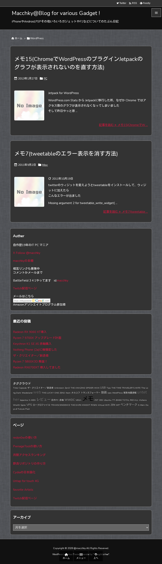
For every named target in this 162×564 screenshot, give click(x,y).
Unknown (59, 387)
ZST (96, 400)
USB (103, 388)
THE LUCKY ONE (50, 392)
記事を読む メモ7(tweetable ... (125, 212)
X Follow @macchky (26, 253)
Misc (45, 165)
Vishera (143, 400)
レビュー (43, 399)
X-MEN (32, 400)
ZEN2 (62, 392)
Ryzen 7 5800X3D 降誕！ (30, 362)
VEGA (78, 400)
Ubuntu (107, 400)
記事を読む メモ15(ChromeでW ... (123, 125)
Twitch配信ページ (25, 288)
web (37, 392)
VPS (29, 405)
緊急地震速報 (130, 392)
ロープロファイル (41, 405)
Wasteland (27, 392)
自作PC (55, 400)
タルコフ (75, 392)
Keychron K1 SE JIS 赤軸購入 (32, 344)
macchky (62, 280)
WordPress (117, 392)
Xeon (68, 392)
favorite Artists (23, 490)
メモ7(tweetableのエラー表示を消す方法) (66, 154)
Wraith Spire (19, 405)
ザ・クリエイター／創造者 (31, 356)
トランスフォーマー (90, 392)
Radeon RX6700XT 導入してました (37, 367)
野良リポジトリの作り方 (29, 464)
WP (118, 405)
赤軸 (61, 400)
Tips (108, 387)
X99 (101, 400)
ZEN (113, 404)
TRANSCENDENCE (60, 405)
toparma (24, 400)
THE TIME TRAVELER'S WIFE (125, 387)
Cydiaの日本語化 (24, 472)
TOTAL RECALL (130, 400)
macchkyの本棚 (23, 261)
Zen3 (67, 387)
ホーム (18, 38)
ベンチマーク (129, 405)
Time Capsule (20, 387)
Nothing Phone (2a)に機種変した (35, 350)
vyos (109, 392)
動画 (104, 392)
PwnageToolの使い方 (27, 446)
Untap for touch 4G (26, 481)
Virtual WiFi (104, 405)
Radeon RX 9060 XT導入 (30, 332)
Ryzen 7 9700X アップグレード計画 (37, 338)
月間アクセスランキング (29, 455)
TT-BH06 (117, 400)
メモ (88, 399)
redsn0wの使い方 (25, 438)
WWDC (70, 400)
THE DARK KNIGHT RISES (84, 405)
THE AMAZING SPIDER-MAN (85, 387)
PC (45, 78)
